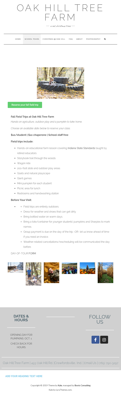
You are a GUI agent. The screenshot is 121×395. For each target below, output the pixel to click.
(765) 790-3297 (108, 363)
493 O (35, 363)
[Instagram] (104, 340)
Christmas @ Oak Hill (54, 39)
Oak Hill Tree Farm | (17, 363)
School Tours (32, 39)
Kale (60, 385)
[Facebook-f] (95, 340)
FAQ (71, 39)
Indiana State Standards (81, 148)
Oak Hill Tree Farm (60, 12)
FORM (32, 253)
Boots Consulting (82, 385)
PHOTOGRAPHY (93, 39)
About (79, 39)
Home (18, 39)
